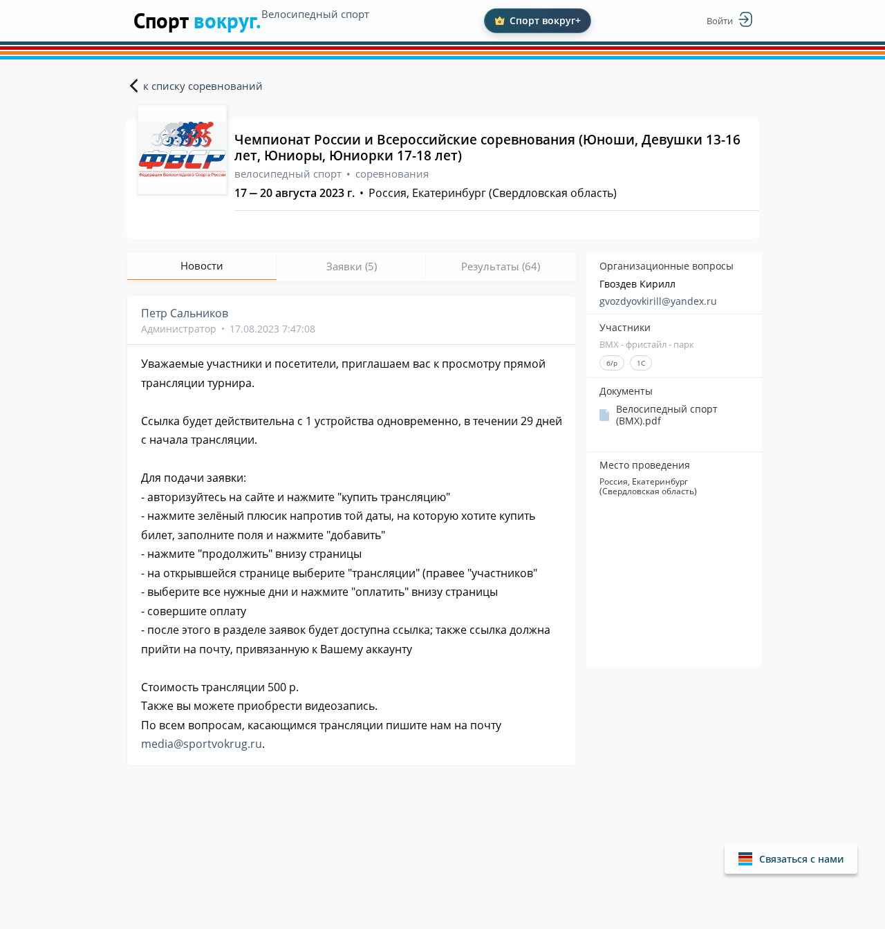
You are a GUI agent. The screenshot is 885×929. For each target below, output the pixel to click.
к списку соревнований (203, 86)
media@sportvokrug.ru (201, 743)
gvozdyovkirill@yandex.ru (658, 301)
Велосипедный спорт (315, 14)
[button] (791, 859)
